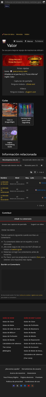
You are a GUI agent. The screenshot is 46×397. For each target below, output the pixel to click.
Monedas (19, 34)
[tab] (10, 160)
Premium (39, 377)
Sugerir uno (31, 92)
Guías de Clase (8, 322)
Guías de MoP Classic (32, 318)
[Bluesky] (21, 385)
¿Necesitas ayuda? (12, 369)
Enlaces (40, 41)
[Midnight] (7, 351)
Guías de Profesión (10, 336)
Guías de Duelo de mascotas (34, 343)
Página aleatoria (27, 377)
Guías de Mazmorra (31, 329)
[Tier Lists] (28, 358)
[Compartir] (44, 2)
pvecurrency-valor (20, 71)
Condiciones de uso (32, 381)
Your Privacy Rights (11, 377)
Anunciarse (31, 373)
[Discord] (13, 385)
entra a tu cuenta (25, 295)
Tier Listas (7, 347)
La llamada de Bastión (4, 183)
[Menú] (2, 2)
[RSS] (32, 385)
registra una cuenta (36, 295)
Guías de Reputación (32, 340)
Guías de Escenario (31, 347)
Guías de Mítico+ (9, 333)
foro (38, 257)
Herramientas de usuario (31, 369)
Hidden (26, 34)
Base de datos (9, 34)
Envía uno (31, 84)
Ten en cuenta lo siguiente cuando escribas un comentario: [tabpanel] (23, 266)
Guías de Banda (9, 340)
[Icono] (4, 42)
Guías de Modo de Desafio (34, 351)
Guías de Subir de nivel (11, 329)
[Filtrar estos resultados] (35, 172)
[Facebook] (25, 385)
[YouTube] (28, 385)
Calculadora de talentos (12, 343)
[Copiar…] (31, 172)
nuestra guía (16, 249)
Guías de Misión (30, 336)
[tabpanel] (23, 188)
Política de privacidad (14, 381)
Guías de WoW (8, 318)
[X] (17, 385)
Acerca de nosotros (17, 373)
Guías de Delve (8, 325)
